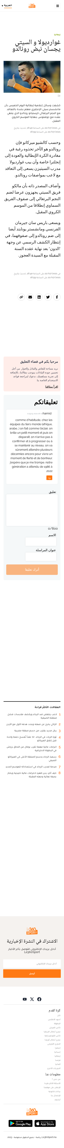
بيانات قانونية (54, 1091)
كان (58, 1015)
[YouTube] (25, 999)
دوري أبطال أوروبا (52, 1039)
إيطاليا (57, 34)
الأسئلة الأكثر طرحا (52, 1083)
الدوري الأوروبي (53, 1044)
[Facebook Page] (39, 999)
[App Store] (45, 1123)
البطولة (57, 1023)
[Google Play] (20, 1123)
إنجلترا (57, 1048)
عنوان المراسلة (46, 550)
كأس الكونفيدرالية (52, 1035)
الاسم (52, 535)
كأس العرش (54, 1027)
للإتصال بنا (55, 1095)
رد (49, 477)
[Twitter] (32, 999)
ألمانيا (57, 1064)
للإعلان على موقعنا (52, 1087)
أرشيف (57, 1099)
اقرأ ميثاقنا (51, 386)
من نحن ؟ (56, 1079)
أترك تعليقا (32, 569)
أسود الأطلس (54, 1019)
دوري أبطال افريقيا (52, 1031)
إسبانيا (57, 1052)
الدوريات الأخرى (53, 1068)
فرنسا (57, 1060)
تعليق (52, 492)
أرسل (32, 973)
